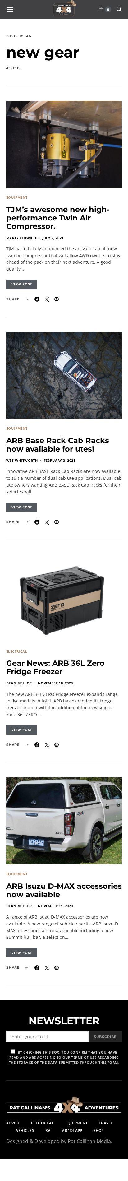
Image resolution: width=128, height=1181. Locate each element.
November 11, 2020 (55, 906)
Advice (13, 1123)
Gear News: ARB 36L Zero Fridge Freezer (55, 667)
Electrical (16, 651)
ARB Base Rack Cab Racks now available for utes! (57, 444)
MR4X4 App (71, 1130)
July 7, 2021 (53, 237)
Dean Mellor (19, 683)
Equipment (17, 197)
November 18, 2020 (55, 683)
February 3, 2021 (59, 460)
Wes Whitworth (22, 460)
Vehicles (25, 1130)
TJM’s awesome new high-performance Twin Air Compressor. (58, 218)
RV (47, 1130)
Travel (106, 1123)
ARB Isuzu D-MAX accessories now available (64, 890)
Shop (99, 1130)
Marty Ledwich (21, 237)
